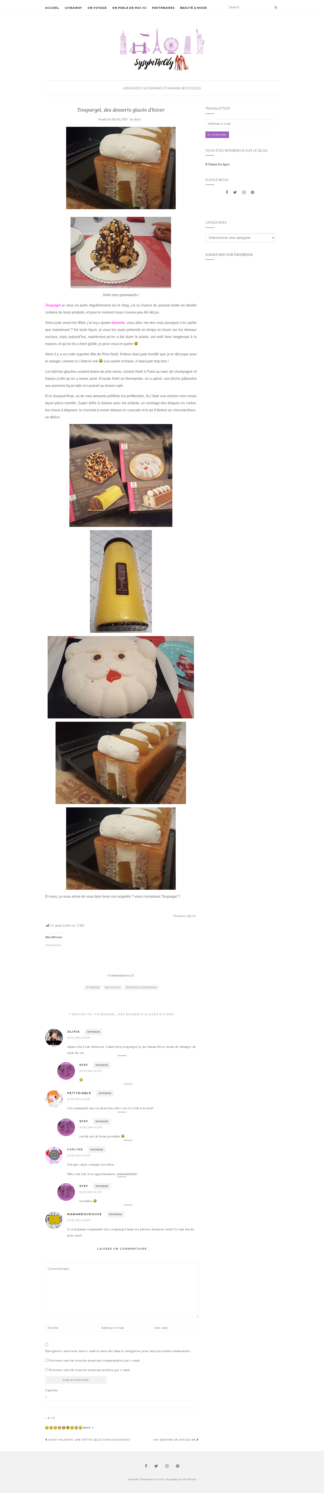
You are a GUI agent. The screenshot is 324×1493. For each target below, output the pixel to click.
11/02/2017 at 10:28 (78, 1099)
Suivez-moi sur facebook (229, 255)
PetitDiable (79, 1093)
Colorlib (159, 1479)
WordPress (189, 1479)
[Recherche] (276, 7)
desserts (118, 323)
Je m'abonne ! (217, 134)
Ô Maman (172, 88)
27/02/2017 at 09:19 (79, 1220)
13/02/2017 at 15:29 (78, 1155)
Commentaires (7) (121, 975)
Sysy (137, 119)
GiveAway (73, 7)
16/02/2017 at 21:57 (90, 1070)
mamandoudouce (84, 1214)
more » (88, 1427)
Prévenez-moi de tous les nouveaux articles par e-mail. (89, 1370)
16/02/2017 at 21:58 (90, 1127)
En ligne (217, 164)
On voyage (97, 7)
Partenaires (163, 7)
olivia (73, 1031)
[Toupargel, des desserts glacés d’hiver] (121, 168)
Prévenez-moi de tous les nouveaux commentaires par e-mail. (94, 1360)
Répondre (93, 1031)
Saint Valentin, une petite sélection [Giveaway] (88, 1439)
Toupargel (53, 305)
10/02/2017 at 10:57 (78, 1037)
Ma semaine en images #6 (175, 1439)
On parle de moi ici (129, 7)
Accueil (52, 7)
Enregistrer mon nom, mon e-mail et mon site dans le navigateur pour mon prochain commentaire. (118, 1351)
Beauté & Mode (193, 7)
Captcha (51, 1390)
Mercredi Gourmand (143, 88)
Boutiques (191, 88)
